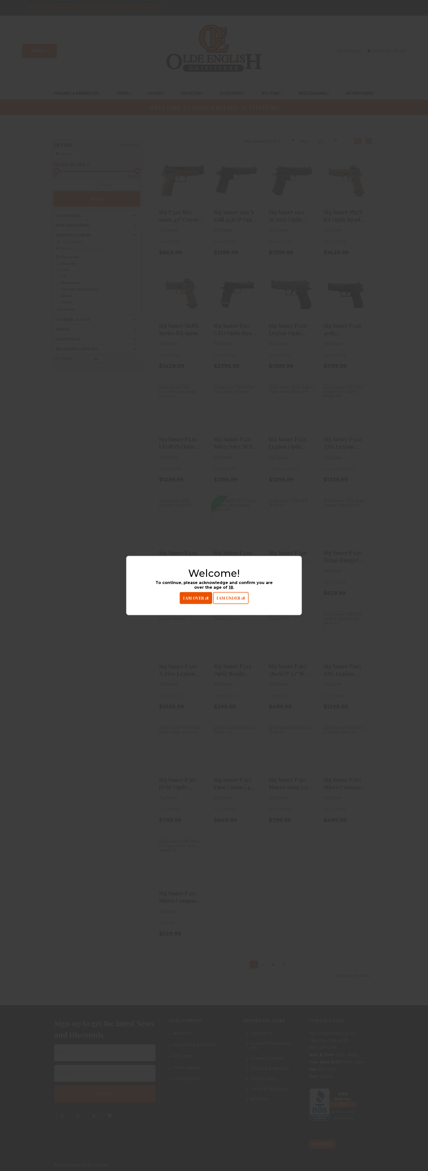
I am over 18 (196, 598)
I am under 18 (230, 598)
